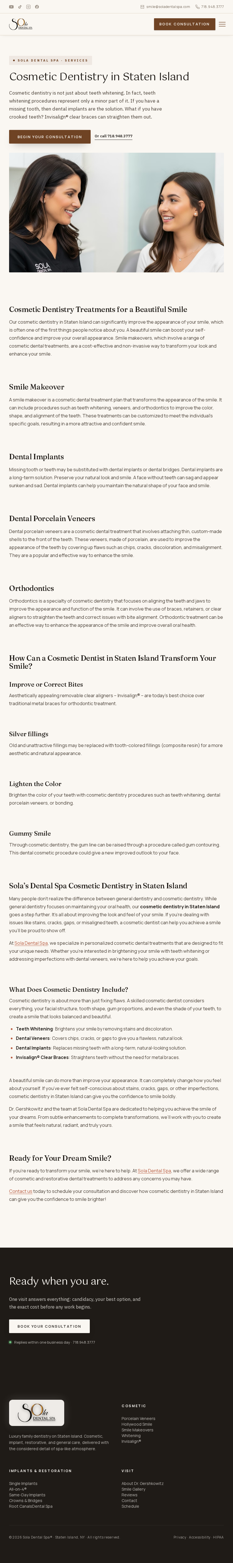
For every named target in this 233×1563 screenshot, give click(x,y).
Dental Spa (42, 1506)
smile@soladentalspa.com (168, 6)
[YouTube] (11, 7)
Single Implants (23, 1483)
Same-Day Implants (27, 1494)
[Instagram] (28, 7)
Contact (129, 1500)
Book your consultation (49, 1326)
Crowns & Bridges (25, 1500)
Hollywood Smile (137, 1424)
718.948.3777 (212, 6)
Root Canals (20, 1506)
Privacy (180, 1537)
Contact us (20, 1191)
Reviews (130, 1494)
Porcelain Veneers (138, 1418)
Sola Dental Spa (31, 943)
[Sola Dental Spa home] (36, 1413)
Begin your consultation (50, 136)
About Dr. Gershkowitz (143, 1483)
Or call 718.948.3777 (113, 136)
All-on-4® (18, 1489)
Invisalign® (131, 1441)
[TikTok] (20, 7)
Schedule (130, 1506)
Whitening (131, 1435)
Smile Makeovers (137, 1430)
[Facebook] (37, 7)
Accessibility (200, 1537)
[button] (222, 24)
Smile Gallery (133, 1489)
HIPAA (218, 1537)
